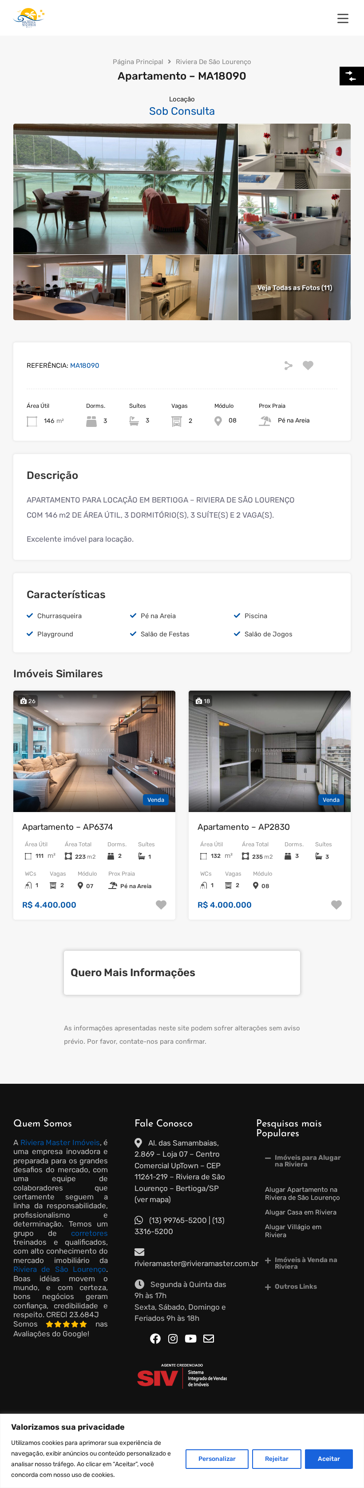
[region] (182, 1451)
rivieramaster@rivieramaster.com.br (196, 1263)
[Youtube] (191, 1338)
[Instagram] (173, 1338)
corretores (89, 1233)
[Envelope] (208, 1338)
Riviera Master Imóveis (60, 1142)
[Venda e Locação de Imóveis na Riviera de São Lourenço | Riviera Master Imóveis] (28, 25)
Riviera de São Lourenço (59, 1269)
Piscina (256, 616)
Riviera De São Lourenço (213, 62)
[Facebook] (155, 1338)
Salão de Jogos (269, 634)
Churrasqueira (59, 616)
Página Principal (138, 62)
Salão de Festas (165, 634)
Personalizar (217, 1459)
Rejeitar (277, 1459)
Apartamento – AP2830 (244, 827)
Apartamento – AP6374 (67, 827)
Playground (55, 634)
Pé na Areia (158, 616)
